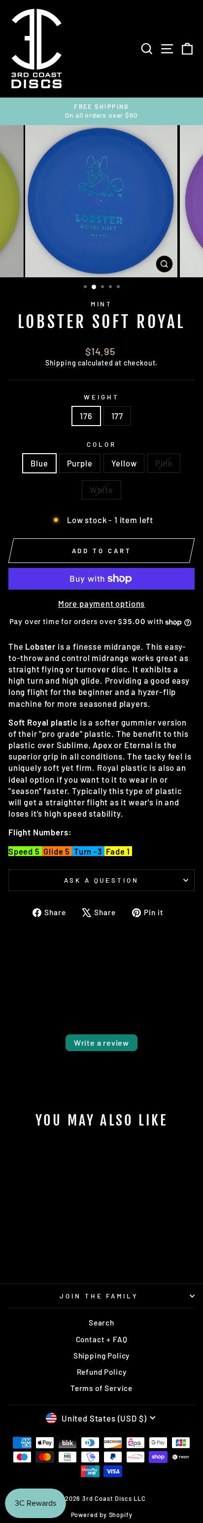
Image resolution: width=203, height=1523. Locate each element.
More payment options (101, 603)
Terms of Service (101, 1388)
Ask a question (101, 880)
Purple (80, 463)
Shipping (60, 363)
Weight (101, 397)
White (101, 490)
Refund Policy (102, 1371)
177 (117, 416)
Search (101, 1322)
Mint (102, 304)
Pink (163, 463)
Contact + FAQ (102, 1339)
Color (101, 444)
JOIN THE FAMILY (99, 1296)
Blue (39, 463)
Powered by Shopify (102, 1515)
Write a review (101, 1042)
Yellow (124, 463)
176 (86, 416)
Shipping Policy (101, 1355)
